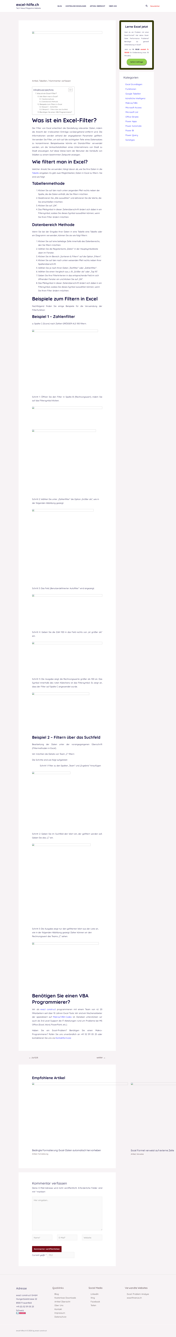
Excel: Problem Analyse (138, 1294)
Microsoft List (131, 112)
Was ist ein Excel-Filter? (47, 93)
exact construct (48, 1009)
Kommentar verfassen (60, 81)
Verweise (140, 1154)
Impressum (59, 1313)
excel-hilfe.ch (27, 4)
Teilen (93, 1305)
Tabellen (43, 81)
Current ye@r (39, 1255)
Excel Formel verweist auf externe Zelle (152, 1150)
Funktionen (130, 89)
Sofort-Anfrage (136, 62)
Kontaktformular (63, 1038)
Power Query (131, 135)
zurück (33, 1057)
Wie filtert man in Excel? (49, 96)
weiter (101, 1057)
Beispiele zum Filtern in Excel (51, 104)
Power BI (129, 130)
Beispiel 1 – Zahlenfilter (50, 107)
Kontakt (58, 1309)
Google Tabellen (133, 93)
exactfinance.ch (134, 1297)
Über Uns (58, 1305)
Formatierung (43, 1154)
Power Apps (131, 121)
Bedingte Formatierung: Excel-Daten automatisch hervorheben (66, 1150)
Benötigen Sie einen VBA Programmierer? (56, 112)
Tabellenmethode (48, 99)
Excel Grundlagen (133, 84)
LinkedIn (95, 1294)
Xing (93, 1297)
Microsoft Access (133, 107)
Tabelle (35, 173)
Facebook (95, 1301)
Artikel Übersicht (62, 1301)
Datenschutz (60, 1316)
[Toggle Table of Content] (69, 90)
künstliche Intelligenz (135, 98)
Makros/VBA (131, 103)
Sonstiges (130, 140)
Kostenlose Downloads (65, 1297)
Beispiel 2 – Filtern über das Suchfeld (55, 109)
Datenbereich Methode (50, 101)
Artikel (35, 81)
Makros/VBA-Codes (62, 1017)
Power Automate (133, 126)
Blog (56, 1294)
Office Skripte (132, 116)
